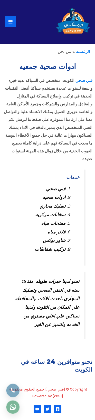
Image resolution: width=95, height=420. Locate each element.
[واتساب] (13, 407)
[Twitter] (47, 409)
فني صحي (84, 80)
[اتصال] (13, 390)
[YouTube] (37, 409)
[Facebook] (57, 409)
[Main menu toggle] (10, 21)
